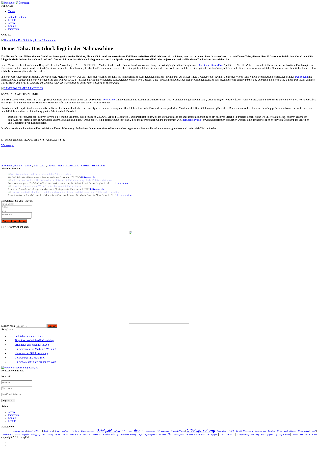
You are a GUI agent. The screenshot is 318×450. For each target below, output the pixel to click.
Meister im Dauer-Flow (211, 65)
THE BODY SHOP (227, 434)
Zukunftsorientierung (308, 434)
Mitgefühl (25, 434)
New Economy (47, 434)
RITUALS (74, 434)
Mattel (313, 431)
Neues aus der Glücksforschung (31, 353)
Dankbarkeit (72, 165)
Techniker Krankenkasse (195, 434)
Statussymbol (179, 434)
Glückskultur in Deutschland (30, 357)
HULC (231, 431)
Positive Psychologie (12, 165)
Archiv (11, 23)
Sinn (170, 434)
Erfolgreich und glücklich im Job (32, 344)
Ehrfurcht (75, 431)
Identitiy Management (244, 431)
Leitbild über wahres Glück (29, 336)
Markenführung (290, 431)
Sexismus (162, 434)
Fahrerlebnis (127, 431)
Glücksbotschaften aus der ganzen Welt (35, 361)
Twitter (11, 11)
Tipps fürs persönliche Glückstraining (34, 340)
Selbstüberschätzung (110, 434)
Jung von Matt (260, 431)
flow (35, 165)
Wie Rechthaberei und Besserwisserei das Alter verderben (33, 177)
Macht (279, 431)
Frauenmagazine (148, 431)
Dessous (85, 165)
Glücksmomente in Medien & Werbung (35, 349)
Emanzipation (88, 430)
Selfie (140, 434)
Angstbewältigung (34, 431)
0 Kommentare (89, 177)
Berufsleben (48, 431)
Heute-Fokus (222, 431)
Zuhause (295, 434)
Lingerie (51, 165)
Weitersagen (7, 145)
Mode (61, 165)
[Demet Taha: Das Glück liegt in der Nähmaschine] (28, 40)
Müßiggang (35, 434)
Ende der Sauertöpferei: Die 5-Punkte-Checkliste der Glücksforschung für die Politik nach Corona (51, 183)
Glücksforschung (200, 430)
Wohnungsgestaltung (269, 434)
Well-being (255, 434)
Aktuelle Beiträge (17, 17)
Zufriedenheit (284, 434)
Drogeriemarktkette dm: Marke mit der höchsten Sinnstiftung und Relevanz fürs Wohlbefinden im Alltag (54, 195)
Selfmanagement (150, 434)
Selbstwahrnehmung (128, 434)
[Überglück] (15, 2)
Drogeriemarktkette (62, 431)
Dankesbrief (109, 99)
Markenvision (303, 431)
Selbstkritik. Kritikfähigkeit (90, 434)
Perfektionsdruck (61, 434)
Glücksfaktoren (178, 431)
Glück (28, 165)
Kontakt (12, 26)
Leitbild (12, 20)
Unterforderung (243, 434)
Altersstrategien (19, 431)
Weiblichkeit (98, 165)
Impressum (13, 29)
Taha (42, 165)
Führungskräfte (163, 431)
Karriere (271, 431)
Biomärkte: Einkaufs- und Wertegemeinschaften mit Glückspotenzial (39, 189)
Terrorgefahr (212, 434)
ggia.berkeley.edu (192, 119)
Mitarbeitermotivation (11, 434)
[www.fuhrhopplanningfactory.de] (19, 367)
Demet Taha (301, 76)
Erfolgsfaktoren (108, 431)
